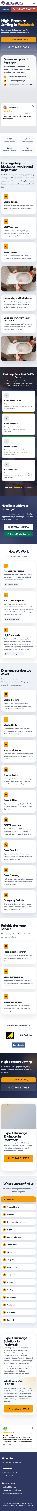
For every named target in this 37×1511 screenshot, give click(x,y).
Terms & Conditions (9, 1505)
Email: (4, 1476)
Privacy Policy (20, 1505)
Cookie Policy (30, 1505)
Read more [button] (7, 1444)
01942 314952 (20, 47)
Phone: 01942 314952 (9, 1473)
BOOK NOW (5, 9)
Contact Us (10, 1476)
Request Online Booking (18, 40)
